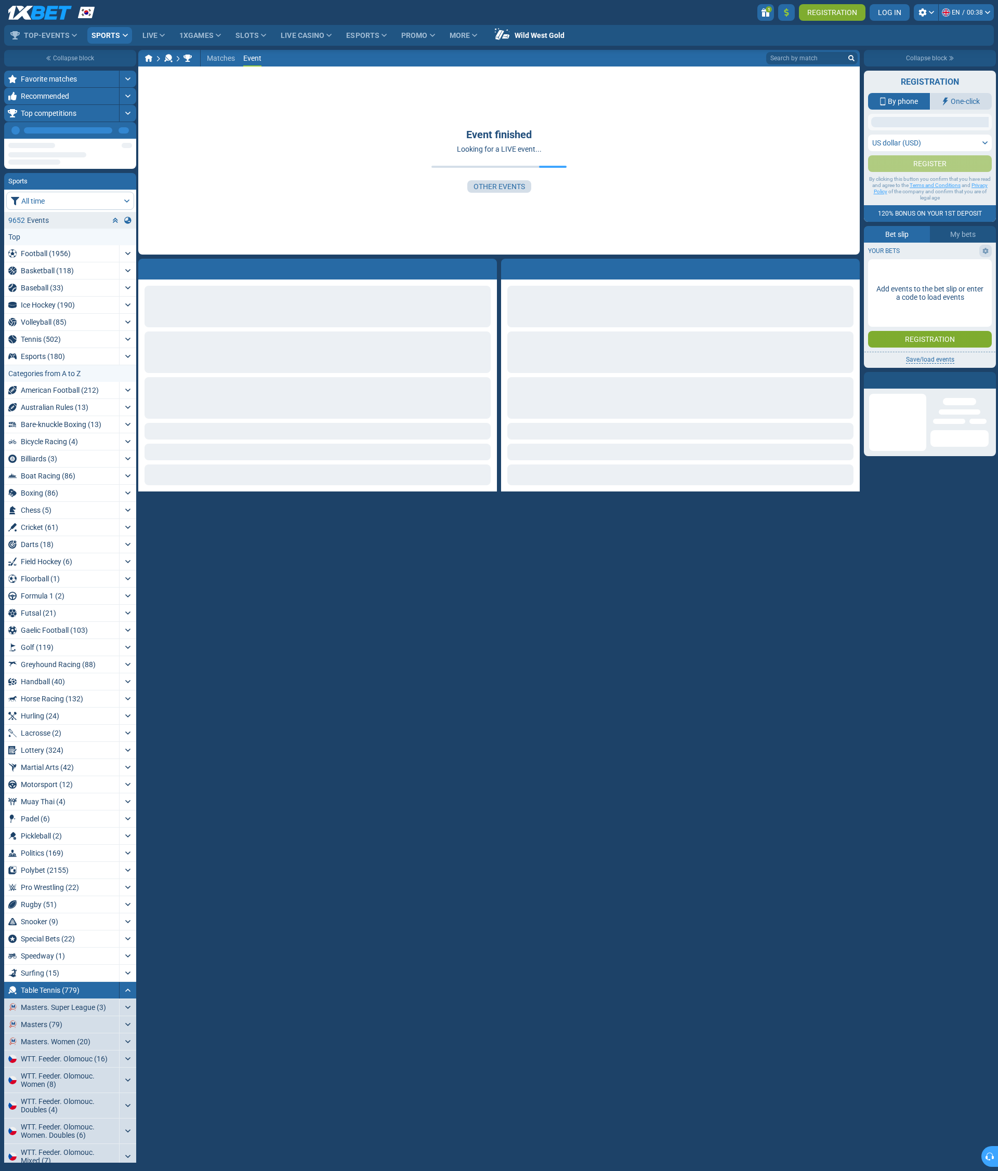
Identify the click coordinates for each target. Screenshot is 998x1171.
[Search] (851, 58)
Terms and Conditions (935, 288)
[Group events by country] (128, 220)
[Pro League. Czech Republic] (187, 58)
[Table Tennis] (168, 58)
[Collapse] (127, 990)
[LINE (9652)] (148, 58)
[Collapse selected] (115, 220)
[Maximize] (127, 79)
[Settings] (926, 12)
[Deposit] (786, 12)
